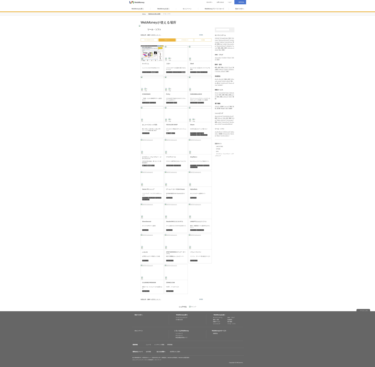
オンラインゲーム (220, 35)
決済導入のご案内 (175, 351)
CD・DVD (225, 118)
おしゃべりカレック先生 (149, 124)
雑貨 (216, 118)
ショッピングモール (227, 124)
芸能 (227, 71)
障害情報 (169, 344)
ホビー (198, 72)
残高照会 (215, 333)
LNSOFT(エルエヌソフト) (198, 221)
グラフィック (169, 72)
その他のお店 (179, 319)
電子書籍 (217, 103)
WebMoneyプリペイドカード (214, 9)
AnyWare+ (193, 157)
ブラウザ (217, 38)
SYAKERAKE (146, 94)
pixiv (217, 151)
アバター (224, 57)
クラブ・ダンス (226, 81)
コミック (226, 106)
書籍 (230, 118)
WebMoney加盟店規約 (184, 357)
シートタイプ (179, 333)
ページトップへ (364, 310)
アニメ (230, 67)
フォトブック (225, 122)
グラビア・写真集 (219, 106)
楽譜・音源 (168, 133)
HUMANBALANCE (196, 94)
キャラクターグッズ (146, 72)
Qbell (192, 63)
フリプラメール (171, 157)
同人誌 (222, 108)
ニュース (148, 344)
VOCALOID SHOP (172, 124)
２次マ (168, 63)
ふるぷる (145, 252)
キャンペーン (187, 9)
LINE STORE (219, 146)
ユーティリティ (203, 72)
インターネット (193, 102)
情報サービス (219, 90)
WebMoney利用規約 (172, 357)
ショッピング (219, 113)
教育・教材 (217, 67)
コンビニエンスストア (181, 317)
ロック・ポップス (219, 79)
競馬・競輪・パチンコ (222, 96)
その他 (203, 40)
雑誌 (231, 106)
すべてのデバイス (149, 40)
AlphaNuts (193, 189)
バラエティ (229, 46)
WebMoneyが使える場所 (154, 14)
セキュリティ (200, 165)
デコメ (229, 57)
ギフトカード (179, 335)
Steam (192, 124)
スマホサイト (184, 40)
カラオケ (220, 85)
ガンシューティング (224, 40)
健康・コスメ (218, 122)
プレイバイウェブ (221, 46)
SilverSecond (146, 221)
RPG (230, 38)
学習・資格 (221, 94)
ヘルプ (229, 2)
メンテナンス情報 (159, 344)
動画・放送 (218, 64)
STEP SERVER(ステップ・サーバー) (176, 252)
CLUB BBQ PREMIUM (149, 282)
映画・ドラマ (224, 67)
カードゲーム (228, 42)
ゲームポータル (145, 102)
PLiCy (168, 94)
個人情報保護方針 (136, 357)
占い (227, 92)
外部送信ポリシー (146, 357)
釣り (220, 50)
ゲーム (156, 72)
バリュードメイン (195, 252)
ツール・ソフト (219, 129)
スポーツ (222, 42)
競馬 (223, 50)
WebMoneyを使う (163, 9)
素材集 (153, 72)
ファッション (229, 120)
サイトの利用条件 (149, 359)
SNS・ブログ (219, 54)
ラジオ (226, 69)
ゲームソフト (153, 102)
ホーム (144, 14)
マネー (230, 96)
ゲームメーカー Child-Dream (175, 189)
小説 (226, 108)
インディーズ (224, 83)
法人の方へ (209, 2)
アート (216, 92)
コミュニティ (218, 57)
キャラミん (145, 63)
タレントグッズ (218, 116)
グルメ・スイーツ (221, 120)
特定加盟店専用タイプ (181, 337)
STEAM (218, 149)
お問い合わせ (220, 2)
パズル (224, 44)
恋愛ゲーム (219, 44)
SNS (218, 59)
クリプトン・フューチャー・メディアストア (151, 157)
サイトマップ (158, 359)
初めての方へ (239, 9)
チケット (220, 118)
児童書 (230, 108)
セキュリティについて (137, 359)
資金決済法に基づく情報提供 (159, 357)
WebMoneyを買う (138, 9)
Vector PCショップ (148, 189)
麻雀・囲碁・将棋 (222, 48)
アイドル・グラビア (220, 71)
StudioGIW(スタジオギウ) (174, 221)
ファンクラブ (222, 92)
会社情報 (148, 351)
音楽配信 (217, 76)
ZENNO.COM (170, 282)
